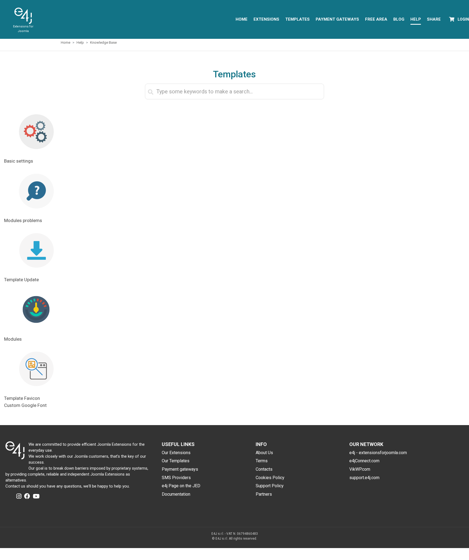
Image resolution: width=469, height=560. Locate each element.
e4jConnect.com (364, 460)
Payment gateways (180, 469)
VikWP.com (359, 469)
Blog (398, 19)
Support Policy (270, 485)
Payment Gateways (337, 19)
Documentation (176, 494)
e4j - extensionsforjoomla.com (378, 452)
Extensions (266, 19)
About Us (264, 452)
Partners (264, 494)
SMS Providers (176, 477)
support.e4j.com (364, 477)
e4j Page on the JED (181, 485)
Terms (262, 460)
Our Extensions (176, 452)
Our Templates (175, 460)
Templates (297, 19)
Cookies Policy (270, 477)
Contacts (264, 469)
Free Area (376, 19)
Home (242, 19)
